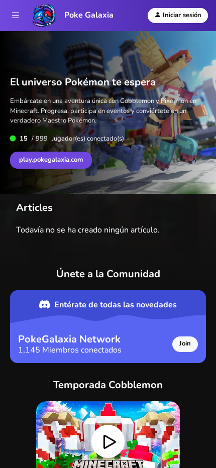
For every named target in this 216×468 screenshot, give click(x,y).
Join (185, 343)
